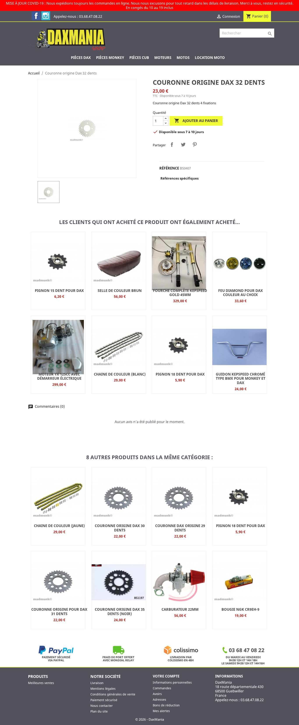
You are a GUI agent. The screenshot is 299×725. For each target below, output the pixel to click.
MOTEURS (162, 57)
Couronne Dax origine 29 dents (180, 528)
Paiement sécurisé (103, 700)
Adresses (159, 699)
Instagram (45, 15)
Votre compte (166, 676)
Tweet (183, 144)
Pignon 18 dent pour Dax (180, 374)
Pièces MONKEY (110, 57)
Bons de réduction (166, 705)
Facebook (36, 15)
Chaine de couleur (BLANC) (120, 374)
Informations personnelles (172, 682)
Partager (171, 144)
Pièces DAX (81, 57)
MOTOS (183, 57)
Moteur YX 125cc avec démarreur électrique (59, 376)
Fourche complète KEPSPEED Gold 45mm (180, 292)
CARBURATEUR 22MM (180, 609)
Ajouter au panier (196, 120)
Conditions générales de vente (112, 694)
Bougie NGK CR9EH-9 (240, 609)
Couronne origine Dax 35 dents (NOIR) (120, 611)
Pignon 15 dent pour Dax (59, 290)
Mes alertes (161, 711)
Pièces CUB (139, 57)
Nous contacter (101, 706)
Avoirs (157, 694)
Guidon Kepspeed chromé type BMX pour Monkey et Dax (240, 378)
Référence (169, 168)
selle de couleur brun (120, 290)
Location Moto (210, 57)
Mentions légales (103, 688)
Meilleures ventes (41, 683)
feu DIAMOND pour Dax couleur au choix (240, 292)
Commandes (162, 688)
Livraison (97, 683)
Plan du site (99, 711)
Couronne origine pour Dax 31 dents (59, 611)
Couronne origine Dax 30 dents (120, 528)
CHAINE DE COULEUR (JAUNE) (59, 525)
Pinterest (194, 144)
